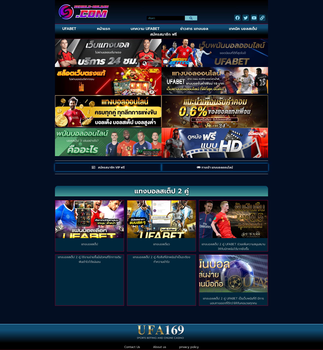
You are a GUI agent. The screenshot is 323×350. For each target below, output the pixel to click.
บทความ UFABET (145, 28)
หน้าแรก (103, 28)
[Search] (191, 18)
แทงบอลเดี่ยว (161, 244)
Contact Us (132, 347)
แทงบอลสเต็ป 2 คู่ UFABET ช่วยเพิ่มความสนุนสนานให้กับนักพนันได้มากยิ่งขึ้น (233, 246)
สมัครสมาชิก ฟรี (163, 34)
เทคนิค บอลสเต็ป (243, 28)
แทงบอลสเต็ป (89, 244)
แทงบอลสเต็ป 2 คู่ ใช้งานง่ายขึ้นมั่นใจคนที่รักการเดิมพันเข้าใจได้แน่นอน (89, 259)
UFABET (69, 28)
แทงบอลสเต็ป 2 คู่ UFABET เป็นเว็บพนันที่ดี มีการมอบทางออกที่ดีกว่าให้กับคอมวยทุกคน (233, 300)
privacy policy (189, 347)
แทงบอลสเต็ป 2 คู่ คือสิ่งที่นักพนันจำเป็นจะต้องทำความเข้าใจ (161, 259)
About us (159, 347)
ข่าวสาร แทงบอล (194, 28)
